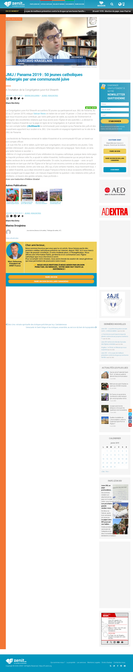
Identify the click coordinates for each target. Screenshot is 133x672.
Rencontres (16, 19)
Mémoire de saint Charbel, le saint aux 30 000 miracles (119, 385)
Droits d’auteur (107, 662)
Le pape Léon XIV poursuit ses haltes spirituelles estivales (106, 524)
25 (118, 463)
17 (115, 459)
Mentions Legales (93, 662)
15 (107, 459)
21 (103, 463)
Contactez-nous (119, 662)
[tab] (108, 615)
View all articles (12, 238)
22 (107, 463)
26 (122, 463)
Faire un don (79, 4)
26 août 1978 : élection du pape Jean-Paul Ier (87, 11)
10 (115, 455)
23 (111, 463)
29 (107, 467)
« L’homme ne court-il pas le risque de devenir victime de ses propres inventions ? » (114, 336)
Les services (81, 662)
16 (111, 459)
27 (126, 463)
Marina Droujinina (32, 95)
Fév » (107, 471)
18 (118, 459)
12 (122, 455)
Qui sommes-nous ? (57, 662)
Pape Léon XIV (35, 4)
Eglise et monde (59, 4)
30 (111, 467)
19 (122, 459)
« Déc (103, 471)
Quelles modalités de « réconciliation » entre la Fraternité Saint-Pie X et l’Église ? (118, 421)
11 (118, 455)
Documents (70, 4)
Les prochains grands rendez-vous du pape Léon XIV (106, 508)
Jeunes (8, 19)
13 (126, 455)
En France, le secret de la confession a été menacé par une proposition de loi (118, 396)
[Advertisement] (51, 304)
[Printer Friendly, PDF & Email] (91, 107)
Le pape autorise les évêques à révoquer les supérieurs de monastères (118, 408)
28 (103, 467)
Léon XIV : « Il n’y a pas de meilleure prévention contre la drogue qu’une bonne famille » (114, 355)
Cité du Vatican (46, 4)
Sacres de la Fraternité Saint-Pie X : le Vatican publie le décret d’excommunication (119, 374)
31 (115, 467)
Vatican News (39, 113)
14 (103, 459)
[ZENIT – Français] (16, 4)
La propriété (70, 662)
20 (126, 459)
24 (115, 463)
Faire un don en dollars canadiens (51, 281)
